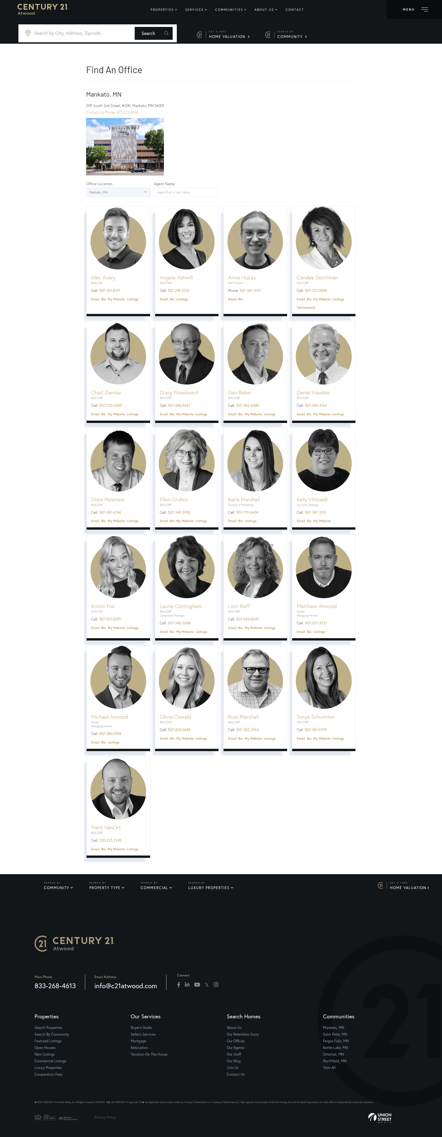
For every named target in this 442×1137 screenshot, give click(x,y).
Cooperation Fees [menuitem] (48, 1074)
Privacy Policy (105, 1117)
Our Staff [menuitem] (234, 1054)
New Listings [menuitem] (45, 1054)
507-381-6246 (110, 512)
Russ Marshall (243, 717)
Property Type (105, 887)
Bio (103, 299)
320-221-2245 (110, 840)
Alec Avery (103, 277)
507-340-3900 (179, 512)
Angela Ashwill (176, 277)
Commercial (154, 887)
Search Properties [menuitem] (48, 1027)
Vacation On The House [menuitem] (149, 1054)
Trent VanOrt (106, 827)
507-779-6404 (247, 512)
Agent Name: (165, 183)
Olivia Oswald (175, 717)
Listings (133, 299)
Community (290, 34)
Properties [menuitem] (162, 9)
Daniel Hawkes (313, 392)
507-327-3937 (316, 623)
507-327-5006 (316, 290)
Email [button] (95, 299)
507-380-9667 (179, 405)
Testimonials (306, 307)
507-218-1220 (178, 290)
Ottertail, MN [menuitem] (333, 1054)
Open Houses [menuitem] (45, 1047)
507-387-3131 (250, 290)
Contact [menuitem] (295, 9)
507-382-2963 (247, 729)
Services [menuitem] (194, 9)
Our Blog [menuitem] (234, 1061)
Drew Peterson (108, 499)
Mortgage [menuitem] (138, 1041)
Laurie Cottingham (181, 606)
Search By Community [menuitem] (52, 1034)
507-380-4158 (110, 733)
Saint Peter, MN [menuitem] (335, 1034)
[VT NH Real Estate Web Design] (393, 1118)
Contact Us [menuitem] (236, 1074)
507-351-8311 (109, 290)
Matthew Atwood (317, 606)
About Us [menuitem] (264, 9)
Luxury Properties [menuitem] (48, 1067)
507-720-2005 (110, 405)
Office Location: (99, 183)
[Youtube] (197, 985)
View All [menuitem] (329, 1067)
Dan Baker (239, 392)
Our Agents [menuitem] (235, 1047)
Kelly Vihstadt (312, 499)
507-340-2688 (179, 623)
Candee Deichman (317, 277)
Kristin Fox (103, 606)
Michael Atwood (109, 717)
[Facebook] (178, 985)
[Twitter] (207, 985)
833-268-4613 (55, 985)
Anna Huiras (242, 277)
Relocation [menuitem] (139, 1047)
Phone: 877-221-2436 (121, 112)
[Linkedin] (187, 985)
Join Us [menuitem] (232, 1067)
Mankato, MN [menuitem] (333, 1027)
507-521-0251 (110, 619)
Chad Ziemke (106, 392)
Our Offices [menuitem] (236, 1041)
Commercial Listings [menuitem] (50, 1061)
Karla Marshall (244, 499)
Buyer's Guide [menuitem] (141, 1027)
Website (119, 299)
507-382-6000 (247, 405)
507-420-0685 (179, 729)
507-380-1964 (316, 405)
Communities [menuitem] (229, 9)
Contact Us (95, 112)
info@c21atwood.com (125, 985)
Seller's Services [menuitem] (143, 1034)
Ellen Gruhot (174, 499)
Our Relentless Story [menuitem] (243, 1034)
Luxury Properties (209, 887)
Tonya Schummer (316, 717)
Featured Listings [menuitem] (48, 1041)
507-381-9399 (316, 729)
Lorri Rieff (239, 606)
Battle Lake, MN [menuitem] (335, 1047)
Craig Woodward (179, 392)
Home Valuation (228, 34)
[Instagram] (216, 985)
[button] (154, 33)
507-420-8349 (247, 619)
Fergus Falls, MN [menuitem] (336, 1041)
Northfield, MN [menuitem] (334, 1061)
